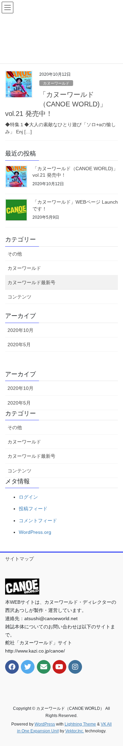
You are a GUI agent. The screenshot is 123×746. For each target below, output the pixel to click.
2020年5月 (19, 344)
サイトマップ (19, 558)
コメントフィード (38, 520)
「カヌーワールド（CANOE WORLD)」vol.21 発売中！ (56, 104)
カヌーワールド (56, 83)
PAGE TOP (113, 717)
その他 (15, 254)
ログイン (28, 497)
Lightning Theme (80, 724)
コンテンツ (19, 296)
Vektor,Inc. (74, 731)
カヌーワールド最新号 (31, 282)
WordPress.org (35, 532)
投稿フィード (33, 508)
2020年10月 (20, 330)
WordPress (45, 724)
